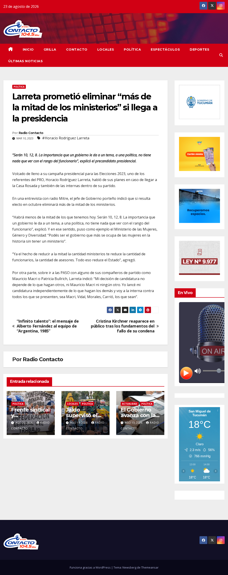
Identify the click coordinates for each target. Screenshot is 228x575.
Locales (105, 49)
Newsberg (129, 567)
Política (132, 49)
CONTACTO (77, 49)
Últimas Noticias (25, 61)
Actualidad (129, 403)
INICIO (28, 49)
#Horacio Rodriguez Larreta (65, 138)
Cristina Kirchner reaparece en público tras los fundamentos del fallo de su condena (122, 326)
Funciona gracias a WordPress (90, 567)
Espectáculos (165, 49)
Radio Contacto (31, 133)
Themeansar (150, 567)
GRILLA (50, 49)
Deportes (199, 49)
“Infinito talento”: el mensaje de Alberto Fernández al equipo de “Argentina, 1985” (48, 326)
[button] (221, 55)
